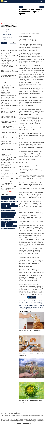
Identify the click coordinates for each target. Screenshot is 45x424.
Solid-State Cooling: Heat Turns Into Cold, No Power (9, 163)
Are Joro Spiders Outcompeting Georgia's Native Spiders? (9, 51)
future (7, 223)
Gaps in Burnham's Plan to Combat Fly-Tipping (8, 153)
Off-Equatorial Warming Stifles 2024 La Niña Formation (9, 66)
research (3, 201)
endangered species (39, 305)
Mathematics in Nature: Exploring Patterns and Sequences (30, 401)
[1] (43, 419)
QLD (15, 221)
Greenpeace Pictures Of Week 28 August (9, 101)
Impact (2, 228)
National (21, 6)
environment (33, 302)
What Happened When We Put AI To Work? (9, 81)
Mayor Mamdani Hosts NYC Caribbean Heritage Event (8, 86)
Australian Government (26, 307)
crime (13, 217)
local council (8, 208)
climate (30, 304)
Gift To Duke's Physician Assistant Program (7, 91)
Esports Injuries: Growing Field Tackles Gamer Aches (9, 112)
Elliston (42, 307)
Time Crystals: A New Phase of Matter (29, 379)
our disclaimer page (27, 423)
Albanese (22, 308)
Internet (10, 228)
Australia (25, 300)
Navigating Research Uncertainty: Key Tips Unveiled (9, 136)
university (14, 196)
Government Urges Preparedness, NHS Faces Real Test (9, 143)
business (9, 205)
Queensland (3, 205)
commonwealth (23, 304)
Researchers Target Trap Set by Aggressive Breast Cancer (9, 158)
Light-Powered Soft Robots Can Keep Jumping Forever (9, 182)
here (41, 294)
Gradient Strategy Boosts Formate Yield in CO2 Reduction (9, 71)
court (6, 228)
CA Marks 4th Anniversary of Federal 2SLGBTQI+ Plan (8, 96)
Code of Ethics (32, 412)
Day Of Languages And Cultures (9, 178)
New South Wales (4, 210)
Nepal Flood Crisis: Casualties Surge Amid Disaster (8, 121)
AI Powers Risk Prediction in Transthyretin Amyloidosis (8, 148)
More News (9, 191)
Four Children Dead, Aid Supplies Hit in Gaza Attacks (8, 131)
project (9, 217)
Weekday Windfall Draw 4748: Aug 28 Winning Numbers (9, 187)
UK (16, 205)
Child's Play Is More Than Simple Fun (9, 106)
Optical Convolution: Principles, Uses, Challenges (9, 174)
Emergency (3, 219)
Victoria (10, 201)
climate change (9, 226)
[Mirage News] (5, 1)
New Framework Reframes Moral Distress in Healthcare (8, 168)
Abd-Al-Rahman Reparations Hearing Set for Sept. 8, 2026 (8, 117)
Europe (30, 300)
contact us (19, 423)
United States (3, 217)
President (3, 226)
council (13, 205)
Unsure (4, 39)
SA (41, 300)
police (8, 199)
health (2, 203)
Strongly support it (7, 29)
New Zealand (3, 221)
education (8, 212)
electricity (25, 305)
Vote (4, 42)
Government (36, 304)
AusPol (13, 214)
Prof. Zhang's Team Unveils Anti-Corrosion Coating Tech (9, 56)
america (14, 226)
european (39, 302)
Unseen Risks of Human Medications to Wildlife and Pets (30, 331)
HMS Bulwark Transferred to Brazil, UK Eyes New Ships (8, 75)
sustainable (9, 219)
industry (2, 214)
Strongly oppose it (7, 37)
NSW (7, 201)
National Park (36, 307)
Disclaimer (24, 412)
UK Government (10, 221)
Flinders (31, 305)
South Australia (36, 300)
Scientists (3, 223)
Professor (15, 201)
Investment (3, 212)
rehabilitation (28, 308)
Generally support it (8, 32)
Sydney (11, 223)
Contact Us (3, 413)
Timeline (3, 47)
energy (21, 302)
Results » (13, 42)
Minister (12, 203)
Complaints (17, 413)
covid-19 (2, 208)
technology (14, 212)
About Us (10, 413)
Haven (20, 305)
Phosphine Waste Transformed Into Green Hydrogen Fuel (9, 61)
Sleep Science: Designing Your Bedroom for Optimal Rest (31, 354)
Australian (26, 302)
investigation (8, 214)
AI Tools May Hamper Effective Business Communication (9, 126)
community (3, 199)
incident (14, 228)
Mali (41, 304)
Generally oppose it (8, 34)
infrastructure (11, 210)
